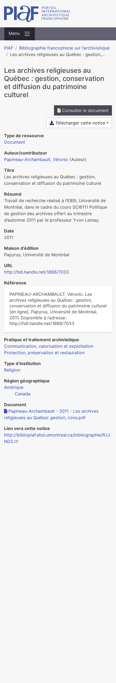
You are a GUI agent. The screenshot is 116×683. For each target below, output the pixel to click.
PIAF (8, 48)
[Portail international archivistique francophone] (58, 13)
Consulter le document (84, 110)
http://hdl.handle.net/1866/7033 (36, 272)
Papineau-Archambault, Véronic (36, 159)
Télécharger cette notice (79, 123)
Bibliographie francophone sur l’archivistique (64, 48)
